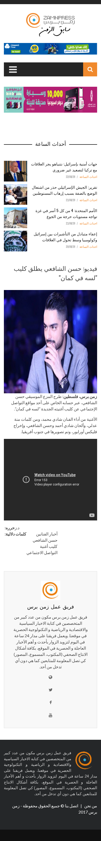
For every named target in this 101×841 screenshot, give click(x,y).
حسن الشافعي (45, 540)
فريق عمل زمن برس (50, 606)
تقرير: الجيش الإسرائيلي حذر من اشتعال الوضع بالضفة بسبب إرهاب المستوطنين (64, 190)
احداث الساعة (88, 177)
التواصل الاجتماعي (41, 552)
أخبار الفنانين (46, 533)
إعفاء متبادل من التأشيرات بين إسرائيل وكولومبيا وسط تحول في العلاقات (65, 236)
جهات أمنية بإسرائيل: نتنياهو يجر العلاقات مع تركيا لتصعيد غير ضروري (64, 166)
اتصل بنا (72, 805)
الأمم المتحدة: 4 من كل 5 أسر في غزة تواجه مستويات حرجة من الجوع (66, 213)
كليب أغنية (48, 546)
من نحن (90, 805)
